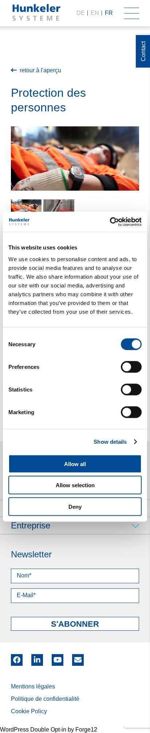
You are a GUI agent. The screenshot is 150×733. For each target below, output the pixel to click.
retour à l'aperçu (40, 70)
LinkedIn (37, 657)
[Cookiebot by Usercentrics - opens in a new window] (110, 221)
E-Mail (77, 659)
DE (80, 13)
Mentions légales (33, 686)
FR (109, 13)
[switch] (131, 367)
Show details (110, 442)
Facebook (16, 657)
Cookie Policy (29, 711)
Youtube (57, 657)
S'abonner (75, 624)
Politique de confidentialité (45, 699)
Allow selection (75, 485)
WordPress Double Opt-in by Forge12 (48, 729)
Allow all (75, 464)
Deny (75, 506)
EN (95, 13)
